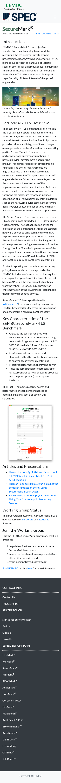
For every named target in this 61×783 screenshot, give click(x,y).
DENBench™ (9, 739)
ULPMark (8, 655)
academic (43, 519)
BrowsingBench (12, 726)
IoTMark (8, 661)
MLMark (8, 674)
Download (46, 33)
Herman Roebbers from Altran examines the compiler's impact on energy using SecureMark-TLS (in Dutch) (33, 487)
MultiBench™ (9, 713)
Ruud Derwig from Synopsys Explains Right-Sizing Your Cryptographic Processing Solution (33, 499)
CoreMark (9, 693)
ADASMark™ (10, 680)
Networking (9, 745)
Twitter (6, 626)
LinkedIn (7, 639)
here (29, 568)
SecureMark (10, 667)
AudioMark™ (9, 687)
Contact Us (8, 597)
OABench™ (8, 752)
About (37, 33)
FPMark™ (8, 706)
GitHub (6, 632)
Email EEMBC (10, 568)
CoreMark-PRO (11, 700)
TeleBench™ (9, 758)
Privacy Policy (10, 603)
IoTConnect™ (10, 303)
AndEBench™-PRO (12, 719)
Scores (56, 33)
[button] (55, 17)
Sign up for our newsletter (16, 619)
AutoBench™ (9, 732)
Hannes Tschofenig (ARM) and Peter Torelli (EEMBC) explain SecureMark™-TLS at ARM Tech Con (33, 475)
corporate (27, 519)
